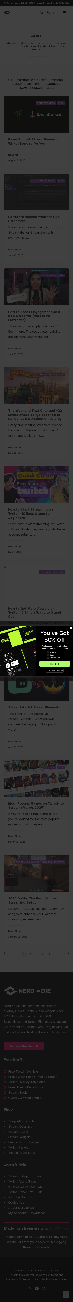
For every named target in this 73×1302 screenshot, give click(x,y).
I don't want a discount (55, 670)
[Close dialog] (71, 628)
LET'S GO (54, 664)
